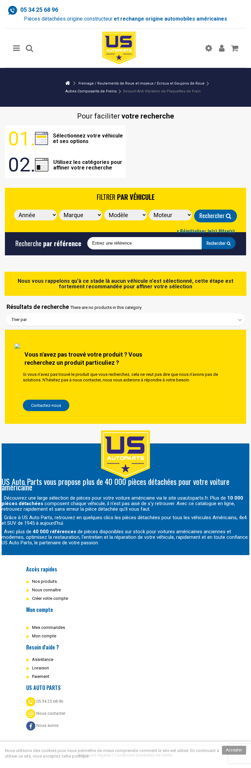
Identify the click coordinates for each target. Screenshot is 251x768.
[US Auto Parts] (119, 48)
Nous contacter (50, 713)
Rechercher (212, 215)
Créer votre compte (50, 598)
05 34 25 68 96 (49, 701)
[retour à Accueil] (67, 83)
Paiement (40, 676)
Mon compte (44, 635)
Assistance (42, 659)
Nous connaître (46, 589)
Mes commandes (48, 627)
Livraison (40, 667)
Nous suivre (47, 725)
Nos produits (44, 581)
